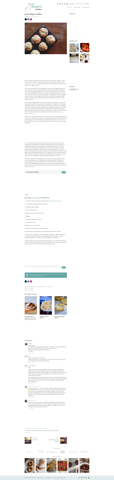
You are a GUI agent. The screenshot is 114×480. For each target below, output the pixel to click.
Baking (31, 290)
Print (63, 172)
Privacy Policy (40, 477)
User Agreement (48, 477)
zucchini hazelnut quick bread (31, 83)
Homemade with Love (57, 201)
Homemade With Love (42, 286)
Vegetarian (30, 288)
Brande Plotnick (31, 400)
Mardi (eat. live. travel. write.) (34, 386)
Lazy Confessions (35, 197)
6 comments (27, 16)
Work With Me (85, 7)
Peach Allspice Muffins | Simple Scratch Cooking (36, 428)
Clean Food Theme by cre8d (60, 477)
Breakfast (33, 286)
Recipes (69, 7)
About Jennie (77, 7)
